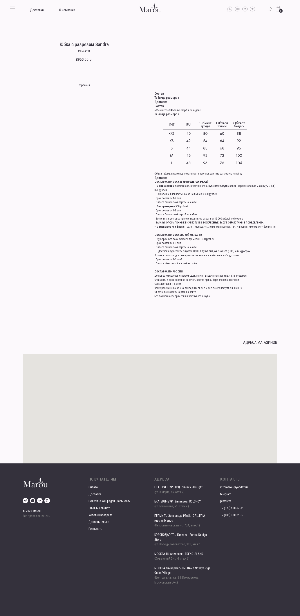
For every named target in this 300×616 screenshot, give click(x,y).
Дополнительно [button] (99, 522)
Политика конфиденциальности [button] (109, 501)
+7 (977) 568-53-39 (232, 508)
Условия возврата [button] (100, 515)
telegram (225, 494)
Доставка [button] (37, 10)
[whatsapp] (32, 500)
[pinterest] (47, 500)
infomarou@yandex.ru (234, 487)
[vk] (40, 500)
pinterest (225, 501)
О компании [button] (67, 10)
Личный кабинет (99, 508)
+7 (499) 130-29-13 (232, 515)
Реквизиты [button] (96, 529)
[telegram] (25, 500)
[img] (150, 7)
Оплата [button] (93, 487)
